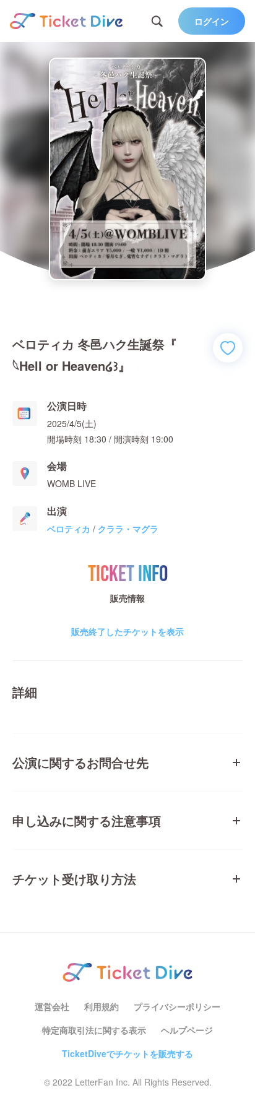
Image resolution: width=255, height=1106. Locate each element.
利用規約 (101, 1006)
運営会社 (52, 1006)
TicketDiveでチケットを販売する (127, 1053)
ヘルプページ (187, 1030)
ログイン (211, 21)
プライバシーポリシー (177, 1006)
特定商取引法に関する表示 (94, 1030)
